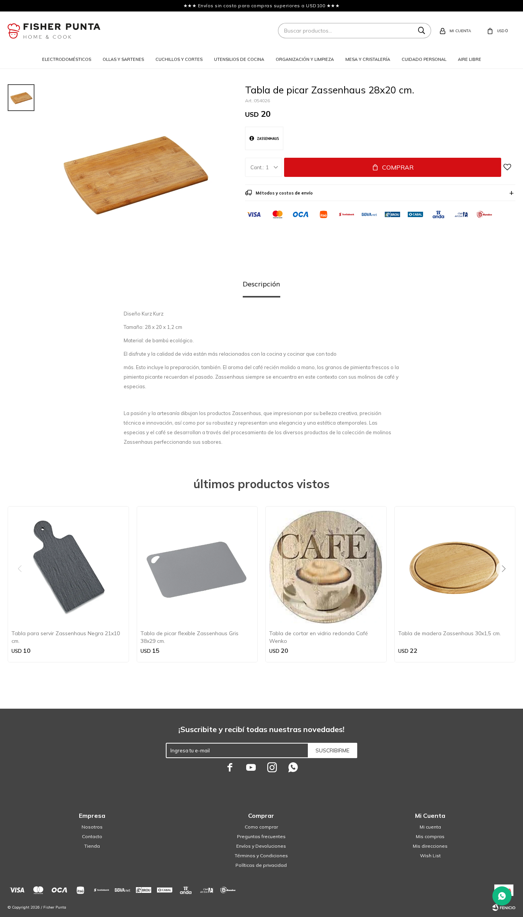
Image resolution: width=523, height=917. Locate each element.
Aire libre (469, 59)
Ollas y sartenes (123, 59)
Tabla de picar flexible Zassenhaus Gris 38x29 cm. (190, 637)
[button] (506, 584)
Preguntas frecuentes (261, 836)
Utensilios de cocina (239, 59)
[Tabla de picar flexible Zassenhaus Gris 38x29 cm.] (197, 567)
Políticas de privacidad (261, 865)
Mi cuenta (430, 827)
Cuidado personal (424, 59)
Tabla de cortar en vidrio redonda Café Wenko (318, 637)
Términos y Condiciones (261, 855)
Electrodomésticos (66, 59)
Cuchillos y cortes (179, 59)
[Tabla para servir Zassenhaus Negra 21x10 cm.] (68, 567)
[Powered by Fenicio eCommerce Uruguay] (503, 907)
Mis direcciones (430, 846)
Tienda (92, 846)
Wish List (430, 855)
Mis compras (430, 836)
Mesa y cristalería (367, 59)
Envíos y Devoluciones (261, 846)
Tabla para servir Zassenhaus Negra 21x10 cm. (65, 637)
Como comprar (261, 827)
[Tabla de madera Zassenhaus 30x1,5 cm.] (455, 567)
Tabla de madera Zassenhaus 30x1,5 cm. (449, 633)
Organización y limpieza (305, 59)
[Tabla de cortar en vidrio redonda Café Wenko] (326, 567)
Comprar (397, 167)
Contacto (92, 836)
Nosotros (92, 827)
